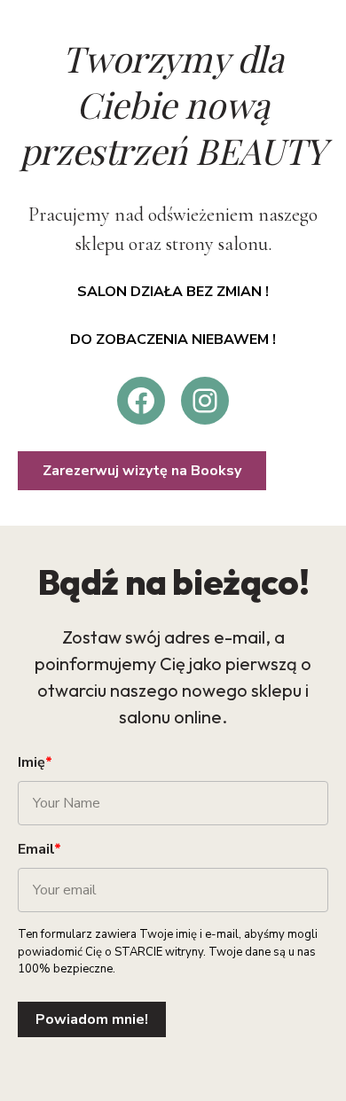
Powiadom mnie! (91, 1019)
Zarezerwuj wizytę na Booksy (142, 470)
